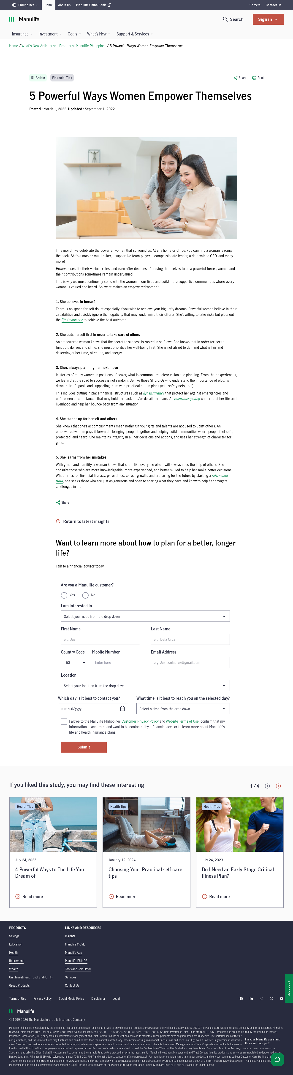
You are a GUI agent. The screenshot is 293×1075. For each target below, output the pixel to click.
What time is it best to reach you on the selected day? (183, 698)
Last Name (160, 629)
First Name (71, 629)
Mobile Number (106, 652)
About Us (64, 5)
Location (68, 675)
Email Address (163, 652)
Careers (255, 5)
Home (48, 5)
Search (237, 19)
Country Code (73, 652)
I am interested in (76, 605)
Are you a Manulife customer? (87, 585)
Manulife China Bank (91, 6)
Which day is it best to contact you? (89, 698)
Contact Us (273, 5)
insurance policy (187, 398)
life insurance (72, 319)
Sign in (265, 19)
